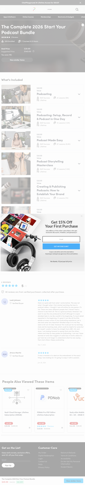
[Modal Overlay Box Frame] (42, 242)
